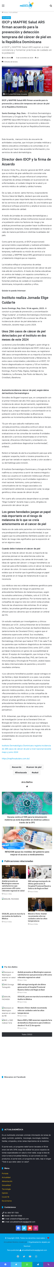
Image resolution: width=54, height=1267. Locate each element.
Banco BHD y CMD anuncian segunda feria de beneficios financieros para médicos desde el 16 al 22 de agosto (35, 1022)
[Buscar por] (51, 6)
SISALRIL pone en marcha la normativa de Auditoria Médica (13, 916)
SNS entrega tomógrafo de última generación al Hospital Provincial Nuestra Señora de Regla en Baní (32, 987)
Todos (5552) (27, 1034)
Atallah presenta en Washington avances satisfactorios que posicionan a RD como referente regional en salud (13, 886)
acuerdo (17, 767)
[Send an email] (12, 58)
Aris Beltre (7, 58)
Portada (5, 1173)
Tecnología (6, 1189)
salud (35, 772)
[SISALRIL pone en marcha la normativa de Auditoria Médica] (14, 904)
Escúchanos (7, 1201)
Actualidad (13, 12)
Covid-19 (5, 1197)
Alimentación (7, 1181)
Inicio (5, 12)
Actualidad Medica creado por (16, 1242)
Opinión (5, 1193)
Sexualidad (6, 1185)
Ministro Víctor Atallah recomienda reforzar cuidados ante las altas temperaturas (32, 1010)
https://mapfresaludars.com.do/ (16, 758)
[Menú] (3, 6)
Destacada (21, 772)
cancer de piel (34, 767)
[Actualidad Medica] (27, 5)
